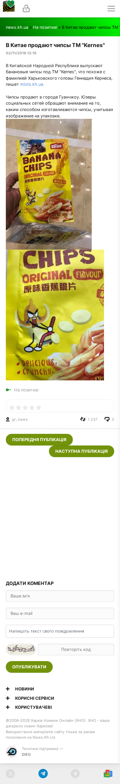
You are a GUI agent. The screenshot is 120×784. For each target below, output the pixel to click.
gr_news (20, 419)
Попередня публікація (39, 439)
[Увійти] (26, 8)
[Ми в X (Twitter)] (10, 773)
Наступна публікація (81, 451)
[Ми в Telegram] (42, 773)
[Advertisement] (60, 517)
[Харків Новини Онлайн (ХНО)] (8, 8)
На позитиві (45, 27)
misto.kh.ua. (32, 84)
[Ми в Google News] (107, 773)
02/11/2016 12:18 (21, 53)
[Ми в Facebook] (75, 773)
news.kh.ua (17, 27)
